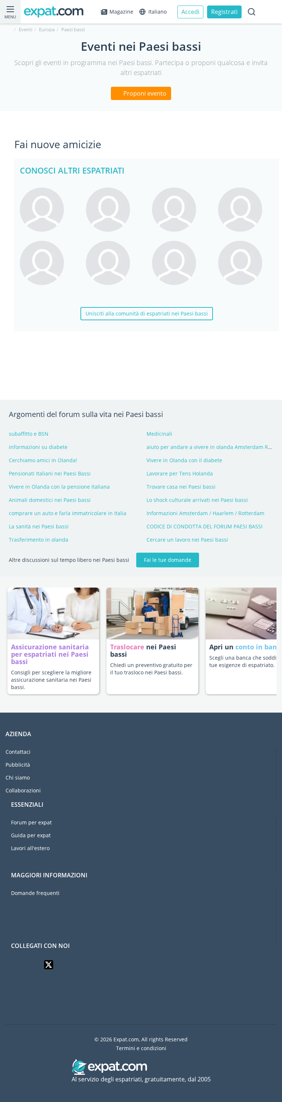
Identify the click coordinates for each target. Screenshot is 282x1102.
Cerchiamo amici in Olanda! (43, 460)
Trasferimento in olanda (38, 539)
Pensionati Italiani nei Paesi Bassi (50, 473)
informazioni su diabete (38, 446)
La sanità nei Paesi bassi (39, 526)
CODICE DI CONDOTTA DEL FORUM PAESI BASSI (205, 526)
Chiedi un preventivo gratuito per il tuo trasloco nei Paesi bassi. (151, 668)
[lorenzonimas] (113, 263)
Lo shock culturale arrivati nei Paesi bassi (197, 499)
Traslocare (128, 646)
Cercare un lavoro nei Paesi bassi (187, 539)
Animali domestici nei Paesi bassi (50, 499)
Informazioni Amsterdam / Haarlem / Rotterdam (205, 513)
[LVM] (47, 210)
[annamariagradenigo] (245, 210)
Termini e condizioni (141, 1048)
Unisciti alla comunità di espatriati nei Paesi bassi (147, 313)
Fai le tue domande (167, 559)
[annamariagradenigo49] (179, 210)
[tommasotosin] (245, 263)
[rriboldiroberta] (113, 210)
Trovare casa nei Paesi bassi (181, 486)
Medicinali (159, 433)
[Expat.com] (57, 12)
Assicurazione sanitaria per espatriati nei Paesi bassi (50, 654)
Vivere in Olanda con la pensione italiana (59, 486)
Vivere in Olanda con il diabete (184, 460)
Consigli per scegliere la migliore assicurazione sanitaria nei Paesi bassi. (51, 680)
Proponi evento (144, 93)
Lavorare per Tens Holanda (180, 473)
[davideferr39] (47, 263)
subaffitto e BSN (28, 433)
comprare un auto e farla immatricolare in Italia (67, 513)
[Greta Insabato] (179, 263)
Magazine (121, 11)
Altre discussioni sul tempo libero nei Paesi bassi (69, 559)
